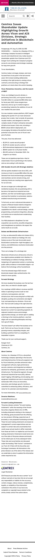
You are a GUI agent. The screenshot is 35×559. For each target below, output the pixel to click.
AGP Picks (4, 3)
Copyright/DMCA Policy (12, 556)
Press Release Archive (20, 548)
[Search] (24, 16)
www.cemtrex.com (25, 393)
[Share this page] (32, 16)
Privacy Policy (26, 556)
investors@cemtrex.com (9, 399)
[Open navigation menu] (3, 16)
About (9, 548)
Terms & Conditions (25, 552)
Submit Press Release (10, 552)
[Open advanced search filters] (28, 16)
